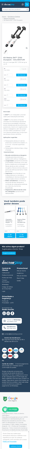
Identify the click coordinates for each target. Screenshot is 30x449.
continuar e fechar (15, 446)
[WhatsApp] (23, 4)
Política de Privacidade (9, 441)
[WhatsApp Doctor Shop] (4, 313)
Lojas (3, 291)
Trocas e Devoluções (5, 281)
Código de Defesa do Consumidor (7, 288)
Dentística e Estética (14, 16)
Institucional (5, 272)
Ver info (24, 69)
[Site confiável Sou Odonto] (10, 409)
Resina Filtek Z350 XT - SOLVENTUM (21, 221)
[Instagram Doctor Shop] (8, 313)
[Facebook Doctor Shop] (12, 313)
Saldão (19, 280)
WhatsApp (5, 284)
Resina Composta (9, 18)
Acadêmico (20, 273)
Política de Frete (7, 277)
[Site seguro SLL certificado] (10, 399)
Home (4, 16)
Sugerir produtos (9, 253)
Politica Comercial (7, 275)
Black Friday (20, 278)
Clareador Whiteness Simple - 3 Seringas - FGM (9, 221)
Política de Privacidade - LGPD (8, 302)
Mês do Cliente (21, 271)
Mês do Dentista (22, 276)
